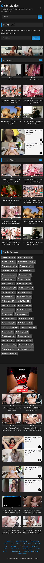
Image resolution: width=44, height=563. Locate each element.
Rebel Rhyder (29, 327)
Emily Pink (25, 279)
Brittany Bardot (10, 266)
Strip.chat (4, 54)
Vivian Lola (9, 349)
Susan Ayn (9, 340)
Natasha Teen (27, 318)
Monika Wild (22, 314)
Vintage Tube (27, 549)
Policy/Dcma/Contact (31, 551)
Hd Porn (9, 541)
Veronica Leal (10, 345)
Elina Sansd (9, 279)
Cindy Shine (27, 266)
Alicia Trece (9, 257)
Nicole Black (9, 323)
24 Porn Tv (24, 546)
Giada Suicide (27, 288)
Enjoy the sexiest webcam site (31, 131)
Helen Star (9, 296)
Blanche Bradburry (27, 262)
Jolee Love (9, 301)
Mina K (8, 314)
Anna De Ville (26, 257)
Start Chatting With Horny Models (32, 144)
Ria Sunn (8, 332)
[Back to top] (37, 557)
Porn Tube (15, 549)
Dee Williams (10, 275)
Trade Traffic (22, 554)
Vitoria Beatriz (27, 345)
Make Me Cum (6, 53)
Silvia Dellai (9, 336)
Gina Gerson (25, 292)
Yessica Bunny (10, 353)
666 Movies (11, 5)
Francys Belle (10, 288)
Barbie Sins (9, 262)
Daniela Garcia (10, 270)
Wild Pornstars (21, 541)
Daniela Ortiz (27, 270)
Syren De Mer (25, 340)
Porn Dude (28, 544)
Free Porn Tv (15, 551)
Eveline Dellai (25, 283)
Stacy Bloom (25, 336)
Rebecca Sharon (11, 327)
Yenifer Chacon (25, 349)
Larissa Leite (25, 305)
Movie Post (16, 544)
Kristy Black (9, 305)
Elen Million (26, 275)
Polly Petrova (26, 323)
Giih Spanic (9, 292)
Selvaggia (23, 332)
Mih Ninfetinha (25, 310)
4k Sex (13, 546)
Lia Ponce (9, 310)
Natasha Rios (10, 318)
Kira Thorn (24, 301)
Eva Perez (9, 283)
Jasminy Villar (25, 296)
